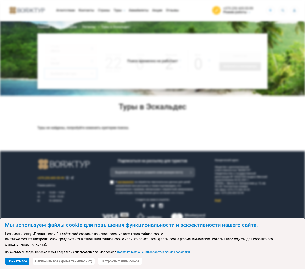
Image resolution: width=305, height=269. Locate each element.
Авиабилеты (139, 10)
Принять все (17, 261)
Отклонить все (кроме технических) (63, 261)
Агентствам (65, 10)
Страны (104, 10)
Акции (157, 10)
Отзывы (172, 10)
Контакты (86, 10)
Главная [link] (43, 27)
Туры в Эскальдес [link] (115, 27)
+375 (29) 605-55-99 (238, 8)
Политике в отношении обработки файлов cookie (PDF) (155, 252)
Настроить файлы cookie (119, 261)
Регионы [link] (89, 27)
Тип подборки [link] (66, 27)
